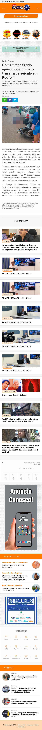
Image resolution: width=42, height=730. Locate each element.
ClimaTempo (36, 464)
